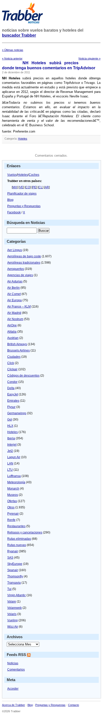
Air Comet (14, 294)
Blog (10, 200)
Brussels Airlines (18, 350)
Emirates (13, 400)
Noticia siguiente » (89, 58)
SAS (10, 557)
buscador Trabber (19, 35)
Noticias (12, 663)
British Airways (17, 344)
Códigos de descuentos (23, 375)
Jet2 (10, 451)
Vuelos (12, 174)
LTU (10, 469)
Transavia (14, 582)
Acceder (12, 688)
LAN (10, 463)
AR (47, 187)
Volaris (11, 614)
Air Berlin (13, 287)
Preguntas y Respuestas (23, 206)
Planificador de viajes (21, 193)
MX (14, 187)
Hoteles (22, 138)
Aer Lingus (14, 250)
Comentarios (16, 669)
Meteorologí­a (16, 482)
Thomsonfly (15, 576)
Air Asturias (14, 281)
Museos (12, 495)
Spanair (12, 570)
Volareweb (14, 608)
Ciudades (13, 356)
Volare (11, 601)
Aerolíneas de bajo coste (24, 256)
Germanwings (16, 413)
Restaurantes (16, 526)
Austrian (12, 338)
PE (34, 187)
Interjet (11, 444)
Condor (12, 382)
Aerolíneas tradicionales (23, 262)
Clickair (12, 369)
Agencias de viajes (20, 275)
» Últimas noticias (12, 49)
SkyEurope (14, 564)
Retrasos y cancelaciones (24, 532)
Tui (9, 589)
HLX (10, 426)
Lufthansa (14, 476)
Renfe (11, 520)
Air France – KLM (19, 306)
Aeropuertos (15, 269)
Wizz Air (12, 626)
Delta (10, 388)
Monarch (13, 488)
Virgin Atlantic (16, 595)
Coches (34, 174)
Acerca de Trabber (13, 704)
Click (10, 363)
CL (40, 187)
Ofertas (12, 501)
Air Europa (14, 300)
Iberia (11, 438)
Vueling (12, 620)
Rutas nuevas (16, 545)
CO (28, 187)
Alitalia (11, 331)
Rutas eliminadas (19, 539)
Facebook (14, 212)
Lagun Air (13, 457)
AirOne (12, 325)
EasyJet (12, 394)
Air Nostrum (15, 319)
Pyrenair (13, 513)
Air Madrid (14, 313)
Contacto (73, 704)
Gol (9, 419)
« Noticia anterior (12, 58)
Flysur (11, 407)
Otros (10, 507)
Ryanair (12, 551)
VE (21, 187)
